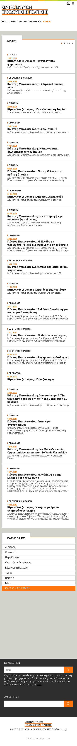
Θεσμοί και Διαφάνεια (18, 562)
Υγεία (8, 572)
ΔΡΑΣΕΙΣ (23, 21)
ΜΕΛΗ (68, 3)
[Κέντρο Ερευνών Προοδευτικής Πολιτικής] (25, 10)
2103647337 (46, 729)
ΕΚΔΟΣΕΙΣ (35, 21)
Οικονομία (11, 552)
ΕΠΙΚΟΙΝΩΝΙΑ (73, 3)
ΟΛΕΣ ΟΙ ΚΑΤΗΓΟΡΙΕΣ (17, 588)
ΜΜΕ (8, 583)
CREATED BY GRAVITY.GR (38, 738)
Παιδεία (9, 578)
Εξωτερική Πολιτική (16, 567)
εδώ (39, 684)
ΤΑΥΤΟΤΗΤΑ (9, 21)
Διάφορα (10, 547)
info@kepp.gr (60, 729)
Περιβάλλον (12, 557)
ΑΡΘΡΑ (47, 21)
